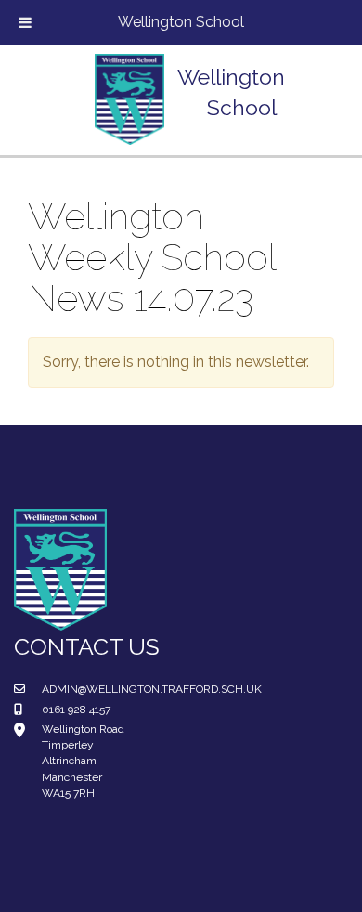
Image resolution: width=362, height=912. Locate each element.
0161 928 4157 (76, 709)
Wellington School (181, 22)
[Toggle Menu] (25, 22)
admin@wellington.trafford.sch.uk (152, 689)
